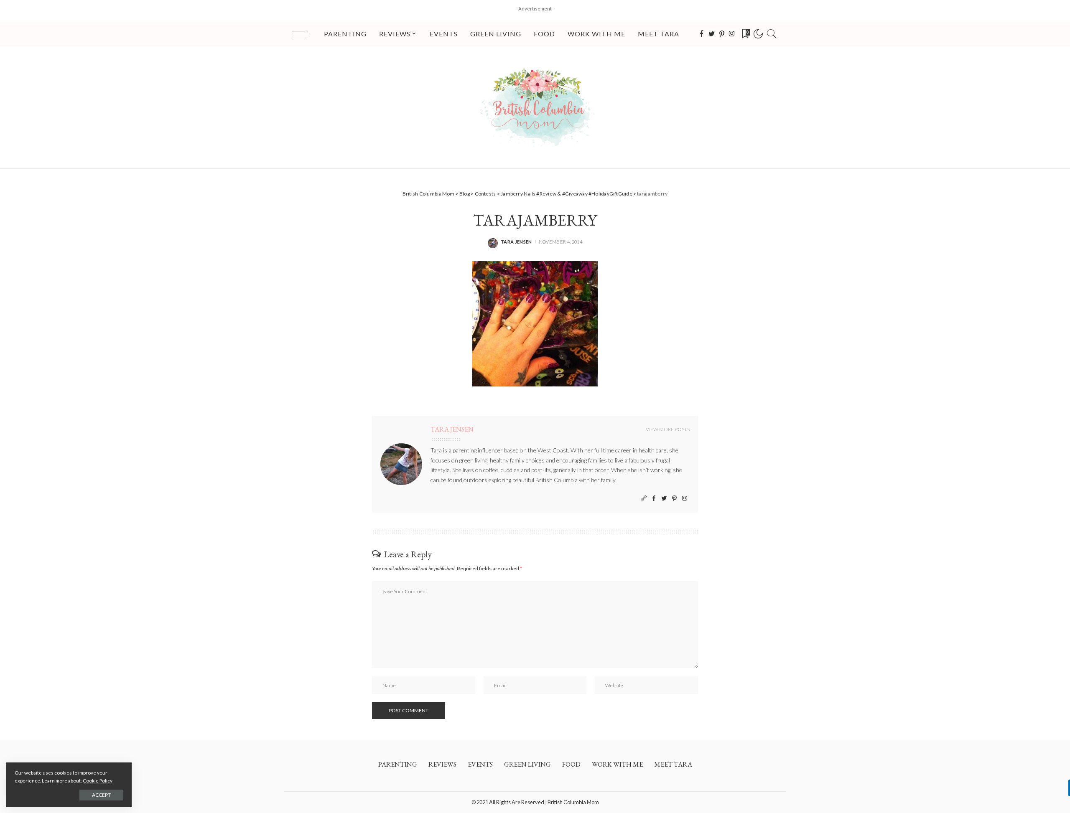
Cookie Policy (97, 780)
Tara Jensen (516, 241)
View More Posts (668, 429)
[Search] (771, 33)
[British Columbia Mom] (535, 107)
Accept (101, 795)
